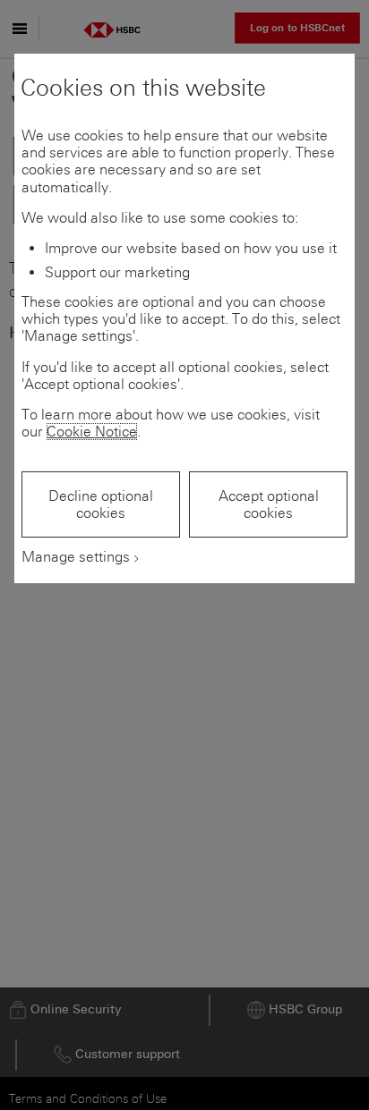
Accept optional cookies (269, 504)
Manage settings (75, 556)
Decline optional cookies (100, 504)
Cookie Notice (92, 431)
